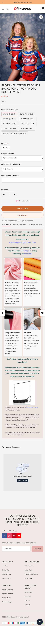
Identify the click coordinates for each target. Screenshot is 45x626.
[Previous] (3, 78)
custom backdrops (31, 407)
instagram (27, 251)
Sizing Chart (28, 578)
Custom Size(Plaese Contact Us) (14, 133)
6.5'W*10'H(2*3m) (9, 124)
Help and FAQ (6, 574)
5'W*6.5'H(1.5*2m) (26, 114)
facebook (28, 254)
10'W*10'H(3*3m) (9, 128)
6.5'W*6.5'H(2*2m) (27, 119)
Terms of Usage (7, 602)
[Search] (8, 9)
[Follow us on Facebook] (4, 535)
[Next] (42, 78)
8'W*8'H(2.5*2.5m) (27, 124)
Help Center (28, 592)
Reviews (27, 604)
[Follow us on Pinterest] (14, 535)
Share (3, 101)
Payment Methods (7, 593)
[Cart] (41, 9)
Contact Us (5, 570)
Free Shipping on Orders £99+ (22, 1)
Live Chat (28, 596)
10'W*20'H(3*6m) (27, 128)
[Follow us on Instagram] (9, 535)
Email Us (27, 600)
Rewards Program (7, 589)
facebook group (13, 221)
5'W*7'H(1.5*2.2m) (9, 119)
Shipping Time (29, 566)
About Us (5, 566)
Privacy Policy (6, 598)
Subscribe (37, 549)
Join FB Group (6, 578)
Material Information (31, 574)
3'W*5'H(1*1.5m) (9, 114)
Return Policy (29, 570)
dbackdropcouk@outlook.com (22, 242)
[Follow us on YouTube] (18, 535)
